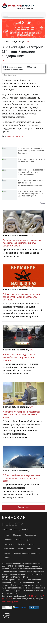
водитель (10, 136)
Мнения (19, 539)
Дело (28, 539)
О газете (38, 549)
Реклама (7, 553)
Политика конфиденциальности (27, 553)
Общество (17, 535)
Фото (29, 549)
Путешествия (9, 549)
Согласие (7, 558)
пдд (22, 136)
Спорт (31, 544)
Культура (21, 544)
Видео (20, 549)
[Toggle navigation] (5, 14)
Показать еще (23, 507)
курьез (17, 136)
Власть (6, 535)
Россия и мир (9, 544)
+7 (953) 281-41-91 (35, 596)
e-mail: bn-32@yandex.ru (11, 601)
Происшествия (30, 535)
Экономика (8, 539)
